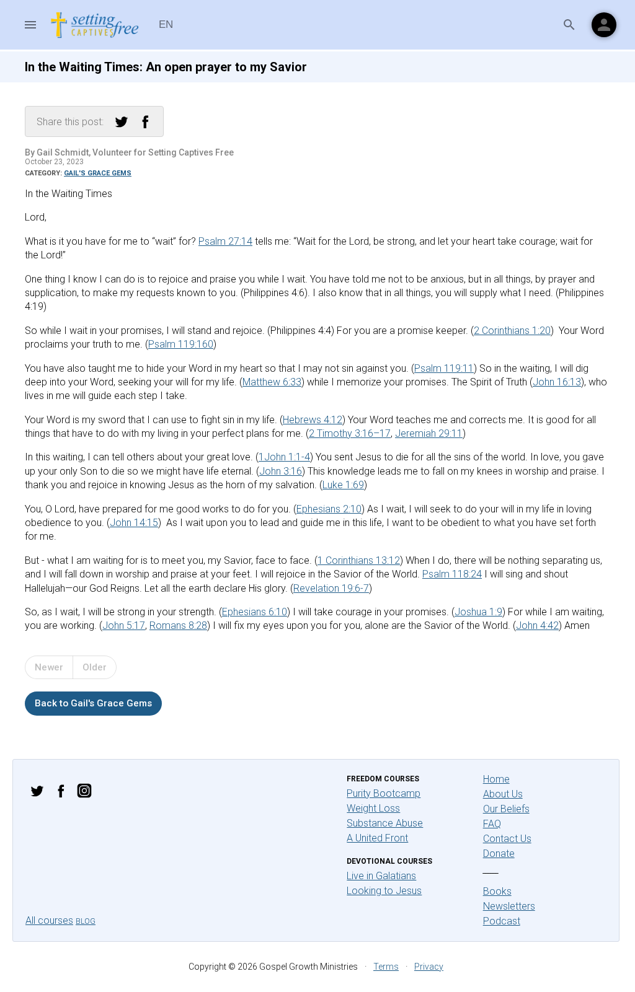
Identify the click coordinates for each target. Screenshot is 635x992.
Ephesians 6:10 (254, 612)
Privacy (428, 967)
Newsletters (509, 906)
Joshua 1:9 (478, 612)
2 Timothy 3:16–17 (350, 433)
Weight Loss (373, 808)
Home (496, 779)
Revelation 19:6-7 (331, 588)
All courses (49, 920)
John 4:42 (537, 625)
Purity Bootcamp (383, 793)
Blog (85, 921)
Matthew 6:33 (271, 382)
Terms (386, 967)
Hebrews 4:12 (312, 420)
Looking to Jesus (384, 891)
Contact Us (507, 839)
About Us (503, 794)
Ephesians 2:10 (329, 509)
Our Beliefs (506, 809)
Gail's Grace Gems (97, 173)
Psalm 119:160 (180, 344)
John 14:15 (134, 523)
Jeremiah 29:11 (429, 433)
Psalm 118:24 (452, 574)
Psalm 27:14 (225, 241)
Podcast (501, 921)
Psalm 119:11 (444, 368)
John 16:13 (557, 382)
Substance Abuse (385, 823)
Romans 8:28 (178, 625)
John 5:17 (123, 625)
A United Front (377, 838)
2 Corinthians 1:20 (512, 330)
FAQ (492, 824)
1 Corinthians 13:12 (359, 560)
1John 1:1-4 (284, 457)
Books (497, 891)
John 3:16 (280, 471)
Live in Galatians (381, 876)
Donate (499, 853)
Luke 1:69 (343, 485)
